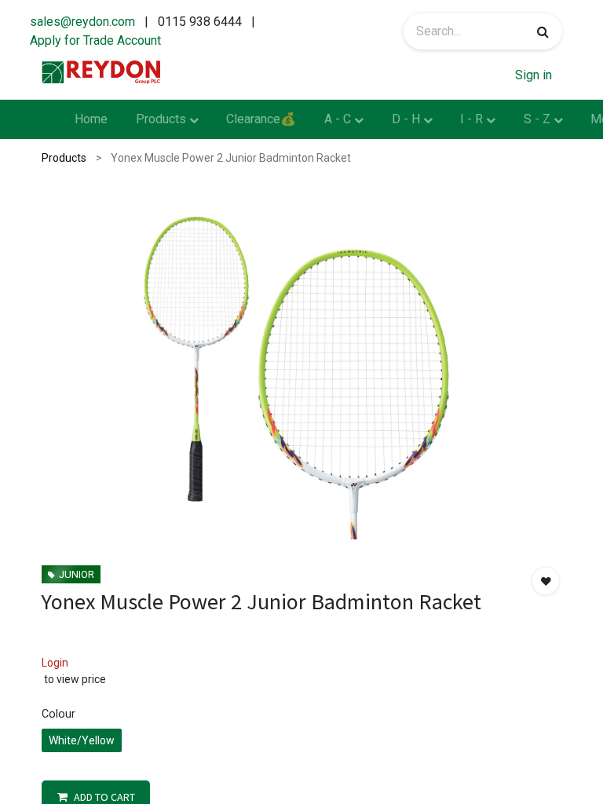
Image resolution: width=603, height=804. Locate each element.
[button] (546, 581)
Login (55, 662)
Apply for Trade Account (95, 40)
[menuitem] (91, 119)
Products (64, 158)
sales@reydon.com (82, 21)
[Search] (542, 31)
